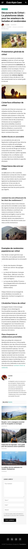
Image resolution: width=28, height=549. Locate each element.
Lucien (7, 24)
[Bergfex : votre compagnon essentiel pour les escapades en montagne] (14, 413)
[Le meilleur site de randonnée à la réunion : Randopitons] (14, 458)
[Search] (25, 2)
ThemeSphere (22, 544)
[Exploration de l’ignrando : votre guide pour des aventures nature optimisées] (14, 436)
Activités (4, 9)
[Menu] (3, 2)
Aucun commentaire (18, 27)
